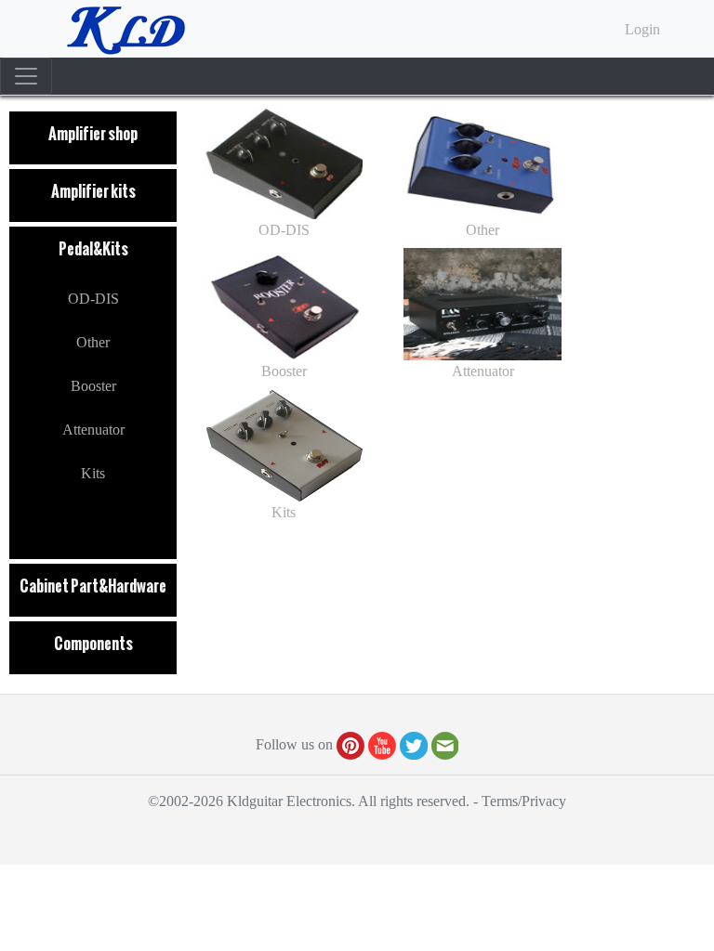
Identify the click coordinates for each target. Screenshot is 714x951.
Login (642, 29)
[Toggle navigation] (26, 76)
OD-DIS (93, 298)
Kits (93, 473)
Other (93, 342)
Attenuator (93, 429)
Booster (93, 386)
